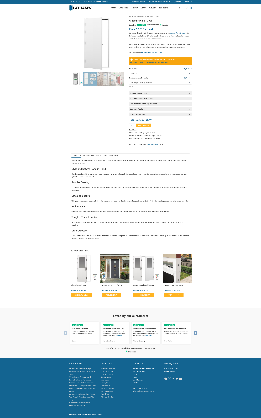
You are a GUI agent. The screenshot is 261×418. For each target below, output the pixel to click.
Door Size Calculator (108, 374)
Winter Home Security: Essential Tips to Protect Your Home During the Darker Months (83, 388)
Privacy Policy (105, 383)
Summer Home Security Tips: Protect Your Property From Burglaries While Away (82, 397)
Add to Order (143, 125)
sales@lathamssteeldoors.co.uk (144, 391)
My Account (105, 380)
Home (131, 16)
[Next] (195, 333)
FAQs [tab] (105, 155)
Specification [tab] (88, 155)
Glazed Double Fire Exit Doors (151, 53)
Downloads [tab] (113, 155)
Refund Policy (105, 394)
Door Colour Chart (107, 371)
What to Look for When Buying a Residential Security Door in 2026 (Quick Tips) (83, 371)
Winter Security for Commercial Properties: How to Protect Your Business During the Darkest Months (81, 380)
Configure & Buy (81, 295)
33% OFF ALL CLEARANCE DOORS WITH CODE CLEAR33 (88, 2)
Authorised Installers (108, 369)
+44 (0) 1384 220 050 (140, 388)
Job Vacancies (106, 377)
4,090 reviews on (153, 25)
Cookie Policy (105, 386)
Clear (131, 86)
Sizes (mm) (160, 69)
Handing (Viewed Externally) (160, 78)
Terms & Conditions (107, 388)
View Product (111, 295)
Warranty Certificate (107, 391)
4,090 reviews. (129, 348)
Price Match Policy (107, 397)
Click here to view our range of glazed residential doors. (150, 62)
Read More (119, 335)
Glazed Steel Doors (140, 16)
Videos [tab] (98, 155)
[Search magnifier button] (179, 7)
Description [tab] (76, 155)
